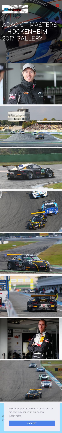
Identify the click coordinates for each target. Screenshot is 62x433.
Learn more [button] (15, 416)
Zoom (39, 84)
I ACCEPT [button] (32, 423)
